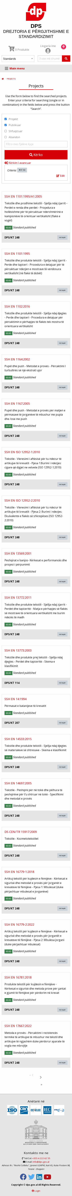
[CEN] (24, 1110)
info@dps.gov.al (41, 1161)
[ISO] (12, 1110)
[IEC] (47, 1110)
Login (37, 1190)
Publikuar (14, 125)
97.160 (22, 170)
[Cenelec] (36, 1110)
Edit (62, 176)
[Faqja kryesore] (3, 78)
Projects (11, 78)
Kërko (38, 154)
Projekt (13, 119)
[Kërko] (66, 58)
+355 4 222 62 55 (41, 1158)
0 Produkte (22, 49)
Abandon (14, 137)
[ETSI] (59, 1110)
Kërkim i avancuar (19, 163)
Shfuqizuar (15, 131)
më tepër (62, 237)
